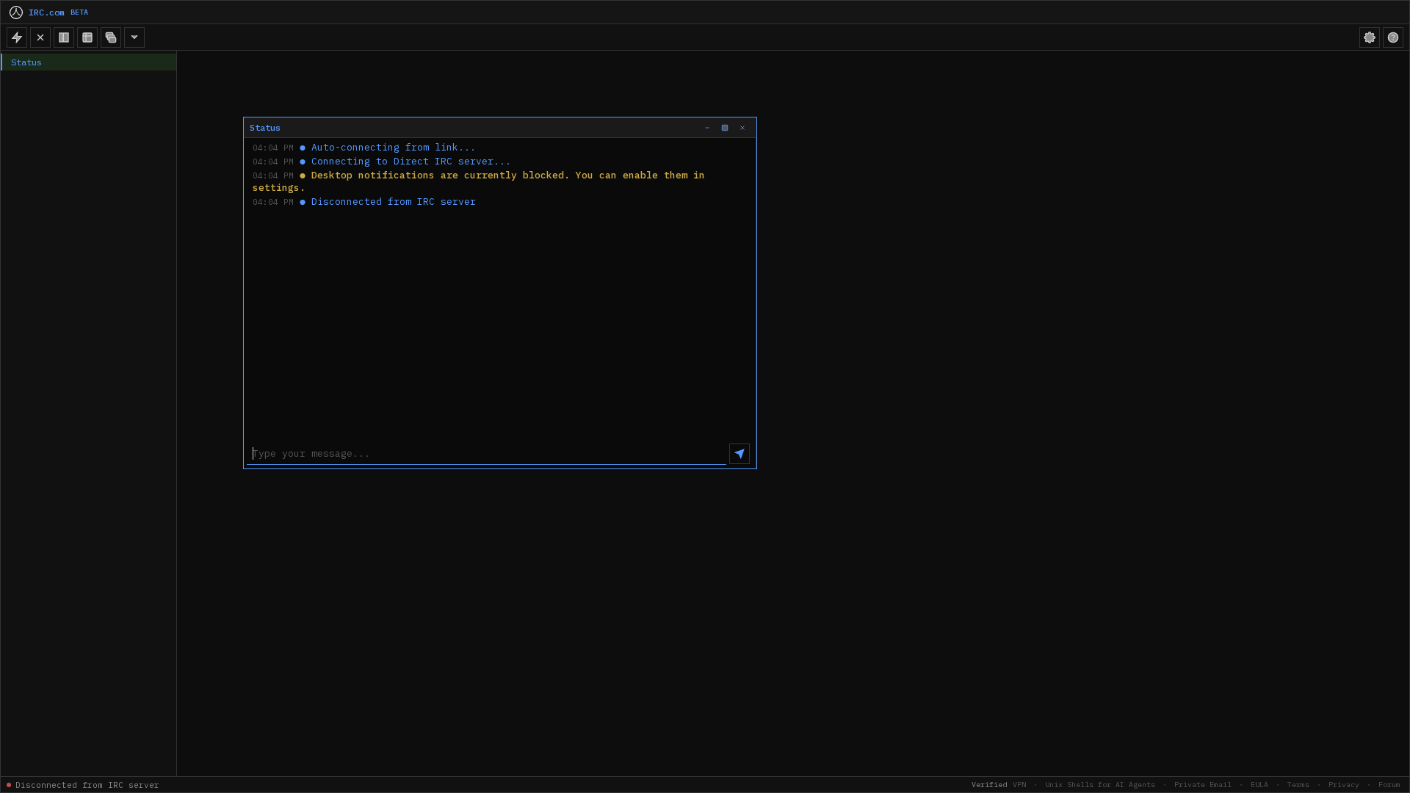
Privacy (1343, 784)
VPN (1019, 784)
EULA (1259, 784)
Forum (1389, 784)
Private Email (1203, 784)
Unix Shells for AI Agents (1100, 784)
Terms (1298, 784)
